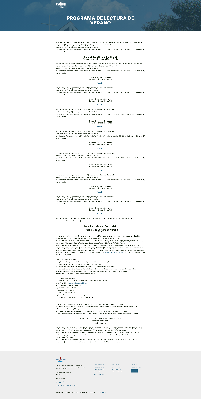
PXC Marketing (101, 392)
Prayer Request (136, 367)
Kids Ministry (117, 367)
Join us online (99, 367)
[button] (143, 5)
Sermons (130, 5)
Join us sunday (99, 364)
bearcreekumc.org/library (78, 283)
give (134, 371)
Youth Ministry (117, 369)
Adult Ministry (117, 371)
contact (97, 371)
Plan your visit (99, 369)
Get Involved (118, 5)
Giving (138, 5)
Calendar (115, 364)
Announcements (99, 374)
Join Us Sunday (94, 5)
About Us (107, 5)
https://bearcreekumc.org (114, 252)
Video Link (100, 83)
